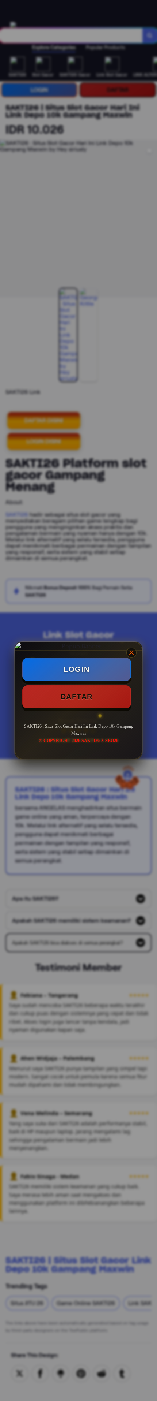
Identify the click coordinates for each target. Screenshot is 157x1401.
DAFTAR (77, 697)
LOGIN (77, 669)
